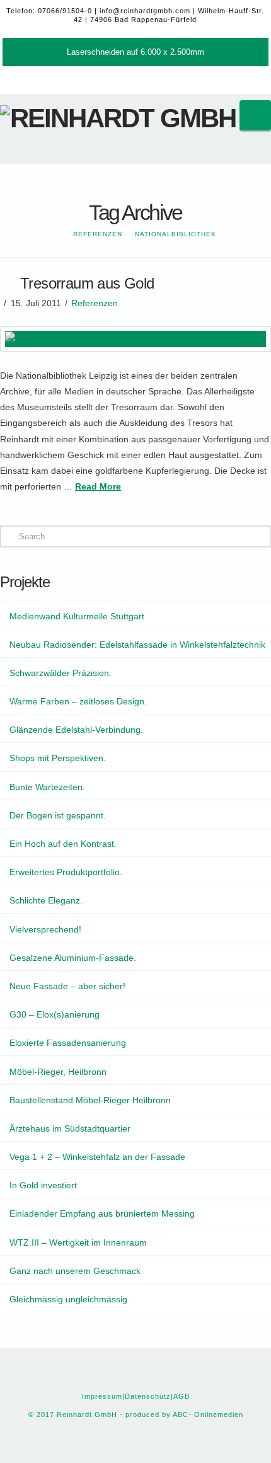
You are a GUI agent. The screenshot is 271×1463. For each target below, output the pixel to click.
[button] (255, 115)
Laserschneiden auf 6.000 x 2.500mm (135, 52)
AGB (181, 1396)
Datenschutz (148, 1396)
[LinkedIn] (147, 77)
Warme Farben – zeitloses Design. (78, 701)
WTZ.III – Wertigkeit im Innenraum (78, 1242)
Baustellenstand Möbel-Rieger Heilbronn (90, 1100)
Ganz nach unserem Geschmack (75, 1271)
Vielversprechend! (45, 929)
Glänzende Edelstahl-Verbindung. (76, 730)
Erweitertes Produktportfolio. (65, 872)
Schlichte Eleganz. (46, 900)
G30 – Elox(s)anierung (54, 1014)
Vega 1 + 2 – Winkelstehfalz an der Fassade (97, 1157)
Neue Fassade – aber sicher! (67, 986)
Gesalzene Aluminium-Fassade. (72, 958)
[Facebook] (124, 77)
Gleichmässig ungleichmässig (68, 1299)
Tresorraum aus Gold (87, 283)
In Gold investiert (43, 1185)
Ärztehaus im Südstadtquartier (69, 1128)
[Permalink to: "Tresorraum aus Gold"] (135, 339)
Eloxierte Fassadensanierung (67, 1043)
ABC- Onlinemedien (208, 1414)
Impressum (102, 1396)
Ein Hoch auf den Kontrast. (63, 844)
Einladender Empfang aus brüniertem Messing (102, 1213)
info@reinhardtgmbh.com (145, 10)
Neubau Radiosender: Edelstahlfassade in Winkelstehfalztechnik (137, 645)
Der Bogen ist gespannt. (57, 815)
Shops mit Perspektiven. (57, 758)
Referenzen (94, 303)
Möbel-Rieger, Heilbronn (58, 1072)
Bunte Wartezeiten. (47, 787)
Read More (98, 486)
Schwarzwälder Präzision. (60, 673)
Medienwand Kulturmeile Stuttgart (76, 616)
